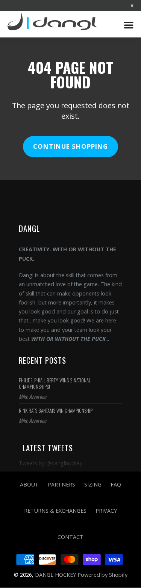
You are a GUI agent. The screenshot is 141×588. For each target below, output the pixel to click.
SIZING (93, 484)
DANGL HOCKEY (56, 24)
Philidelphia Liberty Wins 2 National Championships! (55, 383)
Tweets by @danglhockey (50, 463)
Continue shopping (70, 146)
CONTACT (70, 536)
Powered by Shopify (102, 574)
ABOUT (29, 484)
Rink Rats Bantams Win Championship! (56, 410)
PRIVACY (106, 510)
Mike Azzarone (32, 396)
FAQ (116, 484)
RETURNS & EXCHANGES (55, 510)
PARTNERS (61, 484)
